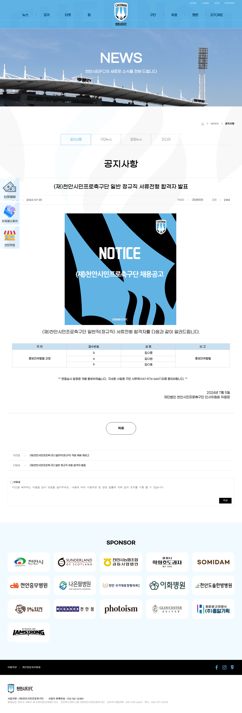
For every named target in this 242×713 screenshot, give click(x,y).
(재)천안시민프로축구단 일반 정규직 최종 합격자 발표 (58, 465)
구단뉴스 (106, 139)
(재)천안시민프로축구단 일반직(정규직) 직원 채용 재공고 (59, 455)
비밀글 (16, 482)
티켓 (68, 15)
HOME (193, 3)
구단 (153, 15)
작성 (225, 500)
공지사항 (76, 139)
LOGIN (205, 3)
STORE (216, 15)
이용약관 (12, 667)
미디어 (166, 139)
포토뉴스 (136, 139)
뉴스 (25, 15)
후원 (174, 15)
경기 (47, 15)
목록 (121, 428)
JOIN (216, 3)
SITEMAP (229, 3)
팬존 (195, 15)
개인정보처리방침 (31, 667)
